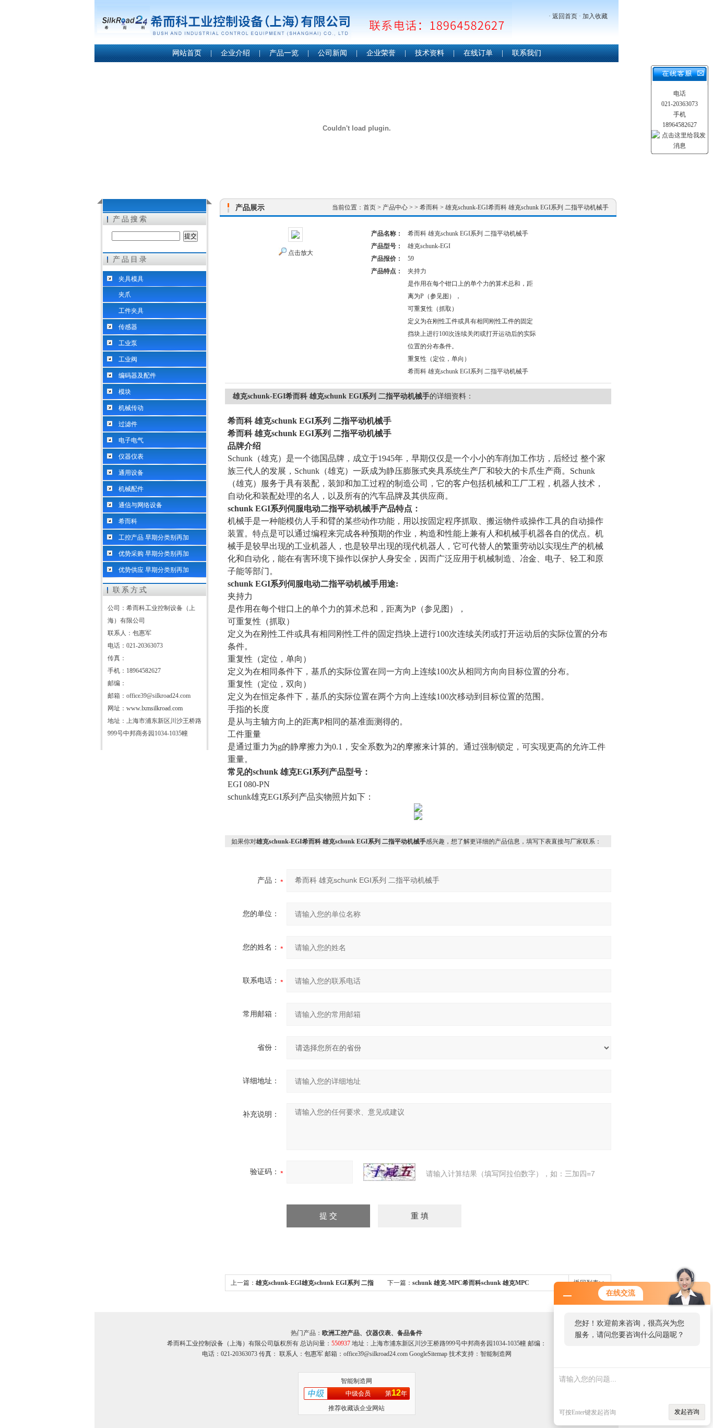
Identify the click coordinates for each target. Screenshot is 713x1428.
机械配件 (131, 489)
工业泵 (127, 343)
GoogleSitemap (428, 1353)
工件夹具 (131, 310)
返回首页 (564, 16)
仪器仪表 (131, 456)
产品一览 (284, 53)
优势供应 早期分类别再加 (153, 569)
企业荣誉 (381, 53)
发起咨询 (686, 1411)
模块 (124, 391)
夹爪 (124, 294)
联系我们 (526, 53)
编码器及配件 (137, 375)
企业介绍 (235, 53)
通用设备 (131, 472)
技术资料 (429, 53)
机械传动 (131, 408)
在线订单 (478, 53)
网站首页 (186, 53)
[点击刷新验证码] (389, 1172)
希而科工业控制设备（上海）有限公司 (303, 23)
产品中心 (395, 207)
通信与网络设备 (140, 505)
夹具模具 (131, 279)
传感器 (127, 327)
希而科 (127, 521)
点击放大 (300, 252)
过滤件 (127, 424)
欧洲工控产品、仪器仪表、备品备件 (372, 1333)
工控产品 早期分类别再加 (153, 537)
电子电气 (131, 440)
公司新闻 (332, 53)
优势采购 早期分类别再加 (153, 553)
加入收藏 (595, 16)
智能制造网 (356, 1381)
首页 (369, 207)
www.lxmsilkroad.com (154, 708)
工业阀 (127, 359)
